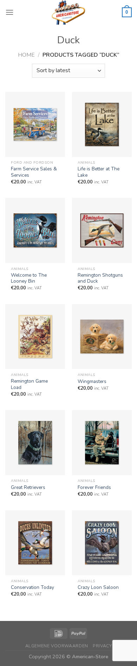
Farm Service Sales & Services (34, 172)
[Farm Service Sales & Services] (35, 124)
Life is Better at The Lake (98, 172)
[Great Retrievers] (35, 442)
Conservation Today (32, 587)
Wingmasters (92, 381)
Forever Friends (94, 487)
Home (26, 55)
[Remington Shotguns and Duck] (102, 230)
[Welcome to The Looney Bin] (35, 230)
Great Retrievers (28, 487)
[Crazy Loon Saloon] (102, 543)
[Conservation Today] (35, 543)
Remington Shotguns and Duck (100, 278)
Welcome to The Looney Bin (29, 278)
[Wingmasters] (102, 336)
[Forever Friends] (102, 442)
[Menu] (9, 12)
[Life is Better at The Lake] (102, 124)
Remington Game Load (29, 384)
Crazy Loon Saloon (98, 587)
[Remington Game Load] (35, 336)
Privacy (102, 646)
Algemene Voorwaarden (56, 646)
